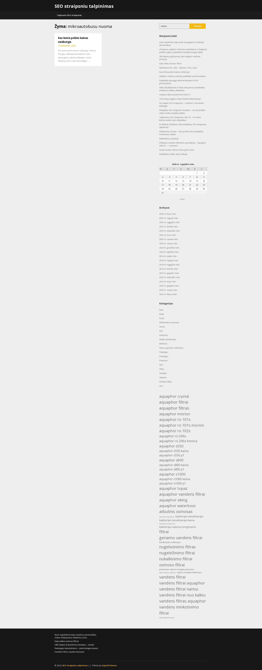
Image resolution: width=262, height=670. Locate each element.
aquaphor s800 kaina (173, 465)
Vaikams (163, 377)
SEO (161, 364)
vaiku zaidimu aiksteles (167, 573)
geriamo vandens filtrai (180, 537)
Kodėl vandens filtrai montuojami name (176, 150)
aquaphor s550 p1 (171, 455)
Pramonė (163, 360)
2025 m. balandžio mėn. (169, 230)
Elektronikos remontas (169, 322)
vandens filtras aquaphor (182, 601)
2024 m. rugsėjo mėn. (168, 260)
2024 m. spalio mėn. (168, 256)
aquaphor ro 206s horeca (178, 441)
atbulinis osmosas (176, 511)
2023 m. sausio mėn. (168, 290)
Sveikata (163, 373)
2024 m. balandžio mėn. (169, 277)
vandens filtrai (172, 577)
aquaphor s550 (171, 446)
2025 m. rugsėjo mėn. (168, 218)
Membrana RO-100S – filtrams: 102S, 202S (178, 67)
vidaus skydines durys (166, 618)
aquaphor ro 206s (172, 436)
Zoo (161, 386)
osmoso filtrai (172, 565)
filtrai (164, 531)
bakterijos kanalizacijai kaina (176, 520)
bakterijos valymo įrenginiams (177, 527)
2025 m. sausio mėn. (168, 243)
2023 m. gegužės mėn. (169, 285)
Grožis (162, 326)
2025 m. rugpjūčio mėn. (169, 222)
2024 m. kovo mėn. (167, 281)
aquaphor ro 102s (174, 430)
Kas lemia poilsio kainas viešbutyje (174, 72)
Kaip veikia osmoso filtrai (170, 63)
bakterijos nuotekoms (167, 524)
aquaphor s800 (171, 460)
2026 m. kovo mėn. (167, 214)
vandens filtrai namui (178, 589)
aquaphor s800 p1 (171, 469)
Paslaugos (163, 356)
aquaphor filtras (174, 408)
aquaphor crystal (174, 396)
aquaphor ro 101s (174, 419)
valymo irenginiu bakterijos (189, 572)
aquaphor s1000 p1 (172, 483)
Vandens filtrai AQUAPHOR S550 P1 (175, 94)
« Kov (182, 199)
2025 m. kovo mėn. (167, 235)
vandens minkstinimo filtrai (179, 610)
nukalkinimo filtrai (175, 559)
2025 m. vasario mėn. (168, 239)
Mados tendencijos (167, 339)
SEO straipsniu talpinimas (84, 6)
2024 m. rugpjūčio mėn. (169, 264)
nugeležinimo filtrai (177, 553)
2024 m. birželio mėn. (168, 269)
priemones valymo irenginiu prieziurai (176, 569)
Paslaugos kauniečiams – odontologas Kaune (76, 648)
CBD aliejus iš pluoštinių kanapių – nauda (74, 644)
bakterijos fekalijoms (166, 517)
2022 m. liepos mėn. (168, 294)
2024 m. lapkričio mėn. (169, 252)
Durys (161, 318)
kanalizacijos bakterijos (170, 542)
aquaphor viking (173, 499)
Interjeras (163, 335)
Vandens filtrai (165, 381)
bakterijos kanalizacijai (189, 516)
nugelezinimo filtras (177, 547)
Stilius (161, 369)
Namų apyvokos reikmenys (171, 348)
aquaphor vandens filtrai (182, 494)
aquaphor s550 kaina (173, 451)
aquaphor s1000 (172, 474)
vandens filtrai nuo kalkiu (182, 595)
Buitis (161, 314)
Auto (161, 309)
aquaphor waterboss (177, 505)
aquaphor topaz (173, 488)
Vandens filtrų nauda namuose (69, 651)
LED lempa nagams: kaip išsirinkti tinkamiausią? (180, 99)
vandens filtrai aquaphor (182, 583)
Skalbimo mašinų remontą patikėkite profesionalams (182, 76)
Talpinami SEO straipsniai (69, 15)
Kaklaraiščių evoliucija (168, 138)
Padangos (163, 352)
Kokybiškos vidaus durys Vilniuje (173, 154)
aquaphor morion (174, 413)
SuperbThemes (109, 665)
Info (161, 331)
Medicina (163, 343)
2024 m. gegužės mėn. (169, 273)
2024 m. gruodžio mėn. (169, 247)
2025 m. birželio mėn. (168, 226)
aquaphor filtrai (173, 402)
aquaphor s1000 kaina (174, 479)
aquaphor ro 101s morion (181, 425)
